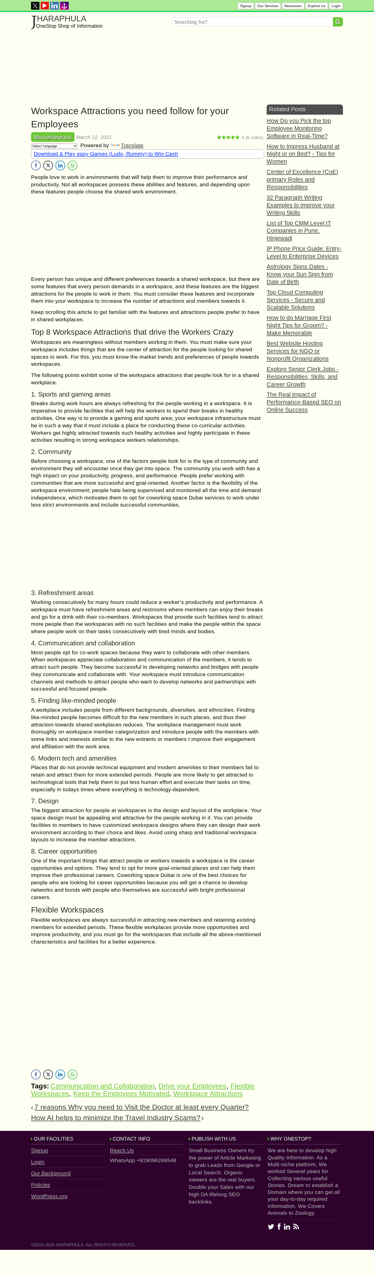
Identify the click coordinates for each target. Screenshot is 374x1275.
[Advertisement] (183, 68)
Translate (132, 145)
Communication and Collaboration (102, 1086)
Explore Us (316, 6)
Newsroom (293, 6)
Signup (245, 6)
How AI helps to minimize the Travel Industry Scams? (115, 1118)
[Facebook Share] (36, 165)
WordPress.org (49, 1196)
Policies (40, 1185)
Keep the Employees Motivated (121, 1094)
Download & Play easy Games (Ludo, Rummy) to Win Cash (106, 154)
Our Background (51, 1173)
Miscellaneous (53, 137)
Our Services (267, 6)
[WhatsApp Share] (72, 165)
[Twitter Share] (48, 165)
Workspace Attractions (208, 1094)
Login (336, 6)
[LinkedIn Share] (60, 165)
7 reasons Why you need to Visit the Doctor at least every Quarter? (141, 1107)
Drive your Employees (192, 1086)
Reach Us (122, 1150)
